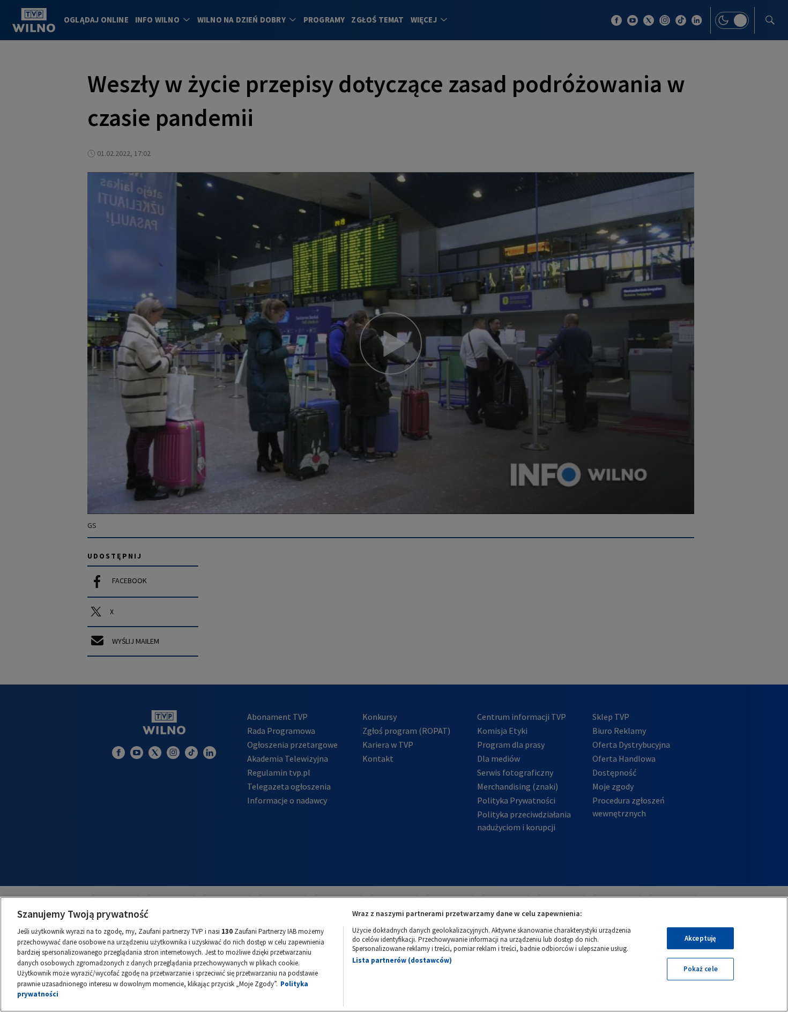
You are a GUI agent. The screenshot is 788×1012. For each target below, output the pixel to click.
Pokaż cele (700, 968)
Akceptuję (700, 938)
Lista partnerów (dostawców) (402, 960)
